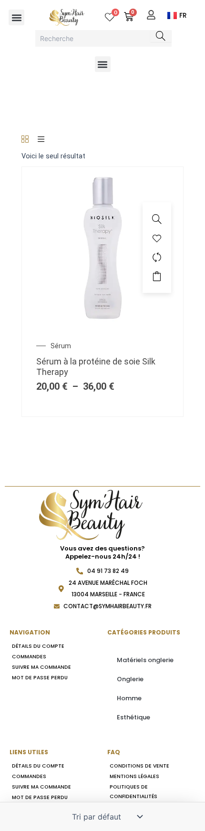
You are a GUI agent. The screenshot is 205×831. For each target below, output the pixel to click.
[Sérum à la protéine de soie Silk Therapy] (102, 247)
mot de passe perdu (40, 677)
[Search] (161, 36)
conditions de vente (139, 765)
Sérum (61, 346)
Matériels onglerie (145, 660)
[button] (16, 17)
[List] (41, 139)
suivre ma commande (41, 667)
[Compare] (157, 257)
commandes (29, 656)
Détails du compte (38, 646)
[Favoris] (157, 238)
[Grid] (25, 139)
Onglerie (130, 679)
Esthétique (133, 717)
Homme (129, 698)
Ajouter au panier (157, 276)
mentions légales (134, 776)
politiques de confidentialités (133, 791)
